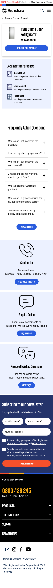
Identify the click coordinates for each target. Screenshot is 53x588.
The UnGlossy (10, 514)
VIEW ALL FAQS (27, 226)
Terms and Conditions (17, 443)
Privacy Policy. (39, 443)
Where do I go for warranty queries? (22, 187)
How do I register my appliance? (25, 153)
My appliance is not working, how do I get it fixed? (23, 175)
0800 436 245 (16, 490)
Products (8, 505)
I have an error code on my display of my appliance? (21, 211)
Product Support (16, 18)
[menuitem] (13, 10)
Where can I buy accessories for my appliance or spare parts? (25, 199)
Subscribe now (27, 463)
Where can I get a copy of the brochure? (23, 142)
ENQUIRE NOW (26, 333)
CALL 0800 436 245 (26, 281)
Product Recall (12, 2)
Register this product (27, 48)
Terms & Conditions (12, 558)
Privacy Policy (29, 558)
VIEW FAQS (26, 385)
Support (7, 524)
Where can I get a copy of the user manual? (23, 163)
